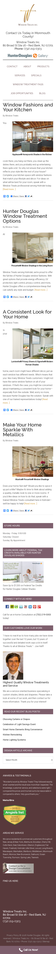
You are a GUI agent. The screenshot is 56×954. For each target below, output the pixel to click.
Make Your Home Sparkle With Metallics (22, 429)
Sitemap (46, 941)
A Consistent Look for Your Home (27, 314)
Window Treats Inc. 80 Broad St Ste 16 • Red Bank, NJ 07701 (28, 44)
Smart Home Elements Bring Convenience (22, 729)
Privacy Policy (13, 935)
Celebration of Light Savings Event (19, 724)
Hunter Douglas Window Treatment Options (25, 216)
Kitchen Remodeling (12, 734)
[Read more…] (9, 189)
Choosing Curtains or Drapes (16, 719)
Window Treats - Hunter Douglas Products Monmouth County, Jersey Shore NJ (28, 15)
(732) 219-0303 (33, 48)
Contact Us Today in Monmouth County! (28, 34)
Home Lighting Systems (14, 740)
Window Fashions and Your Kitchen (28, 107)
